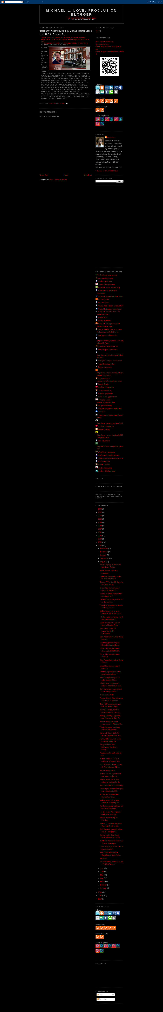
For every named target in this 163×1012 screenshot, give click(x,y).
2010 (100, 896)
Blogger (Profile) (104, 429)
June (102, 872)
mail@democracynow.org (76, 43)
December (104, 548)
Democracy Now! (52, 43)
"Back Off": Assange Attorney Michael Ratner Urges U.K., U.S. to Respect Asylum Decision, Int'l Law (65, 39)
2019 (100, 522)
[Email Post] (67, 103)
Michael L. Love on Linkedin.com (110, 309)
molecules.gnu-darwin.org (107, 275)
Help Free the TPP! (107, 695)
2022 (100, 512)
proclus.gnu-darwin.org (106, 284)
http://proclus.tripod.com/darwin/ (110, 361)
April (102, 878)
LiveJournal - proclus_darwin (108, 455)
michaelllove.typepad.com (107, 397)
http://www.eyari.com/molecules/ (110, 409)
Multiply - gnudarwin (105, 394)
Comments (103, 999)
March (102, 881)
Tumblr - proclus (104, 465)
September (104, 558)
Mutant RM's (102, 317)
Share (98, 31)
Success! (103, 858)
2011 (100, 892)
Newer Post (43, 175)
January (103, 888)
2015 (100, 536)
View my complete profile (107, 171)
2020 (100, 519)
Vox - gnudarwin (104, 441)
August (103, 562)
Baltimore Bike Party (107, 770)
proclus (110, 137)
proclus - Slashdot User (106, 471)
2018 (100, 526)
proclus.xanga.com (105, 468)
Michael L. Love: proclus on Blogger (81, 12)
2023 (100, 509)
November (104, 552)
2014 (100, 539)
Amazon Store (103, 303)
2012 (100, 546)
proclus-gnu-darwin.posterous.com (110, 458)
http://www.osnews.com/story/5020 (110, 423)
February (103, 885)
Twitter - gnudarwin (105, 367)
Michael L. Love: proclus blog (109, 288)
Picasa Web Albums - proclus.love (110, 306)
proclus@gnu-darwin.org (104, 41)
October (103, 555)
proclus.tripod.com (105, 281)
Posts (101, 995)
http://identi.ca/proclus (106, 364)
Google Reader (103, 384)
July (102, 868)
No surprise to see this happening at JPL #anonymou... (108, 631)
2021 (100, 516)
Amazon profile (103, 299)
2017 (100, 529)
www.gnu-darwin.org (105, 278)
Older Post (88, 175)
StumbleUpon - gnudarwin (107, 350)
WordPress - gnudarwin (106, 452)
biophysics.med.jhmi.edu (107, 335)
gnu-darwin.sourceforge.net (108, 346)
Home (66, 175)
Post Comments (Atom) (58, 180)
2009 (100, 899)
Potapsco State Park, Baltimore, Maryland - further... (108, 747)
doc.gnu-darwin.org (105, 390)
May (102, 875)
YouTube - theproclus (106, 387)
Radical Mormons (104, 321)
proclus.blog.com (104, 461)
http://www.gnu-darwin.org (82, 19)
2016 (100, 532)
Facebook (101, 412)
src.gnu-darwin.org (105, 406)
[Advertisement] (106, 226)
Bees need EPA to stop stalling (111, 785)
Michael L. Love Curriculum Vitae (110, 296)
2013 (100, 542)
